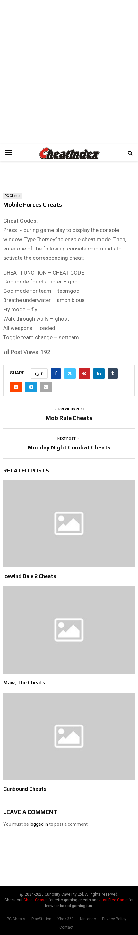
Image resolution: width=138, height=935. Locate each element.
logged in (39, 824)
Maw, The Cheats (24, 682)
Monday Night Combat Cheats (69, 447)
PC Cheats (13, 196)
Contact (66, 927)
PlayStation (41, 919)
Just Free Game (113, 900)
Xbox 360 (65, 919)
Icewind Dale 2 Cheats (29, 576)
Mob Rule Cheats (69, 417)
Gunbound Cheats (25, 789)
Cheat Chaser (35, 900)
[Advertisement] (69, 72)
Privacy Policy (114, 919)
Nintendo (88, 919)
